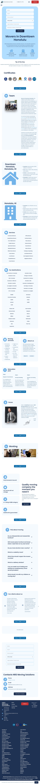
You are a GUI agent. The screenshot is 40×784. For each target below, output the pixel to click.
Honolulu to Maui (28, 273)
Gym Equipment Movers (28, 256)
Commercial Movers (12, 235)
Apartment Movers (12, 245)
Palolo (28, 299)
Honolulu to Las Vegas (28, 288)
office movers (30, 123)
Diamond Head (12, 311)
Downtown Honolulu (12, 297)
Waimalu (12, 313)
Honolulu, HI (4, 729)
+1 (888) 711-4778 (20, 2)
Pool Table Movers (11, 240)
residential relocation (31, 119)
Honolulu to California (11, 280)
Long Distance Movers (11, 238)
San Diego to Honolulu (28, 285)
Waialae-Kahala (12, 318)
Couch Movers (12, 261)
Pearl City (28, 323)
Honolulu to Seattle (12, 283)
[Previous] (2, 453)
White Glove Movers (12, 251)
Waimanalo (28, 318)
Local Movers (11, 256)
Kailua (28, 321)
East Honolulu (28, 308)
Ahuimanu (12, 321)
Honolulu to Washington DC (28, 283)
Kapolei (28, 316)
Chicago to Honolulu (28, 275)
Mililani (11, 316)
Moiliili (28, 302)
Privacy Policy (14, 706)
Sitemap (13, 707)
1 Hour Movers (12, 253)
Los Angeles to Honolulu (12, 285)
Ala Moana (28, 294)
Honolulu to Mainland (12, 288)
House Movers (28, 245)
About (13, 702)
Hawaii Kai (12, 326)
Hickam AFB (11, 308)
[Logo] (6, 2)
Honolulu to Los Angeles (28, 290)
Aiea (12, 323)
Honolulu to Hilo (28, 280)
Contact (13, 704)
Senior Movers (28, 248)
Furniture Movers (28, 238)
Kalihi (12, 304)
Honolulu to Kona (11, 275)
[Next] (37, 453)
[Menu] (29, 2)
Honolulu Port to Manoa (28, 278)
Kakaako (28, 297)
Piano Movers (28, 240)
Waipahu (28, 311)
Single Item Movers (28, 258)
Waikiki (11, 294)
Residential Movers (12, 248)
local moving (23, 117)
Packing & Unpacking (28, 251)
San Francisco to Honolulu (12, 273)
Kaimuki (11, 302)
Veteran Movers (28, 243)
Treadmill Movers (11, 258)
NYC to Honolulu (12, 290)
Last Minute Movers (28, 253)
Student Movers (12, 243)
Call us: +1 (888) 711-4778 (20, 88)
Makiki (12, 299)
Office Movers (28, 235)
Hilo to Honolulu (12, 278)
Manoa (28, 313)
